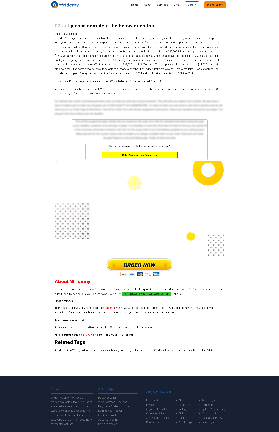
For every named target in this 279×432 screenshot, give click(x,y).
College (85, 350)
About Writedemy (108, 419)
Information (180, 350)
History (169, 350)
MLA (209, 350)
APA (69, 350)
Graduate (159, 350)
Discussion (104, 350)
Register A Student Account (113, 406)
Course (94, 350)
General (149, 350)
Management (118, 350)
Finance (139, 350)
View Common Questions (112, 402)
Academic (60, 350)
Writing (76, 350)
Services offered (107, 424)
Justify (191, 350)
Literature (201, 350)
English (131, 350)
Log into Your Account (110, 410)
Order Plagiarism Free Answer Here (139, 155)
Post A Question (107, 397)
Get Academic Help (109, 415)
